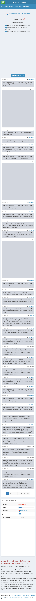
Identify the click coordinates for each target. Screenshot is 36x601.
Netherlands (18, 6)
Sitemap (32, 595)
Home (6, 6)
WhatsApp (31, 79)
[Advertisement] (18, 53)
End (28, 493)
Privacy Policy (26, 595)
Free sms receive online (12, 597)
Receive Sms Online (24, 597)
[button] (2, 6)
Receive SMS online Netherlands (19, 14)
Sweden (11, 6)
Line (33, 435)
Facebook (32, 315)
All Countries (25, 6)
